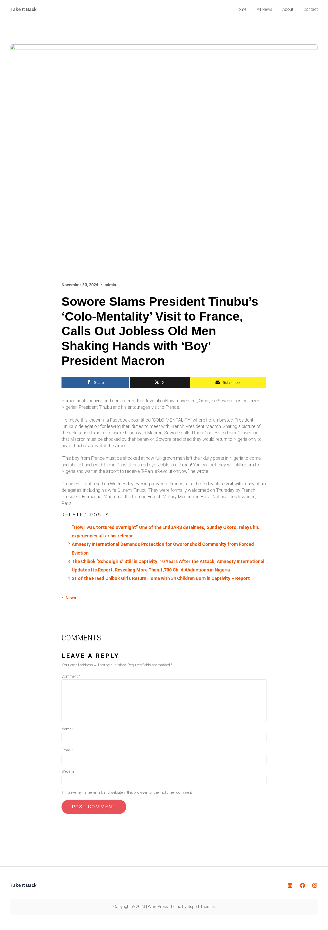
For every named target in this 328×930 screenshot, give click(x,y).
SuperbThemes (201, 906)
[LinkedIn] (290, 885)
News (71, 597)
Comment (70, 676)
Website (67, 771)
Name (67, 729)
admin (110, 284)
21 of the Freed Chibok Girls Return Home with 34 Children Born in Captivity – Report (161, 578)
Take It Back (23, 9)
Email (67, 750)
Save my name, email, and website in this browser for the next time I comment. (130, 792)
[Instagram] (315, 885)
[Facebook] (302, 885)
